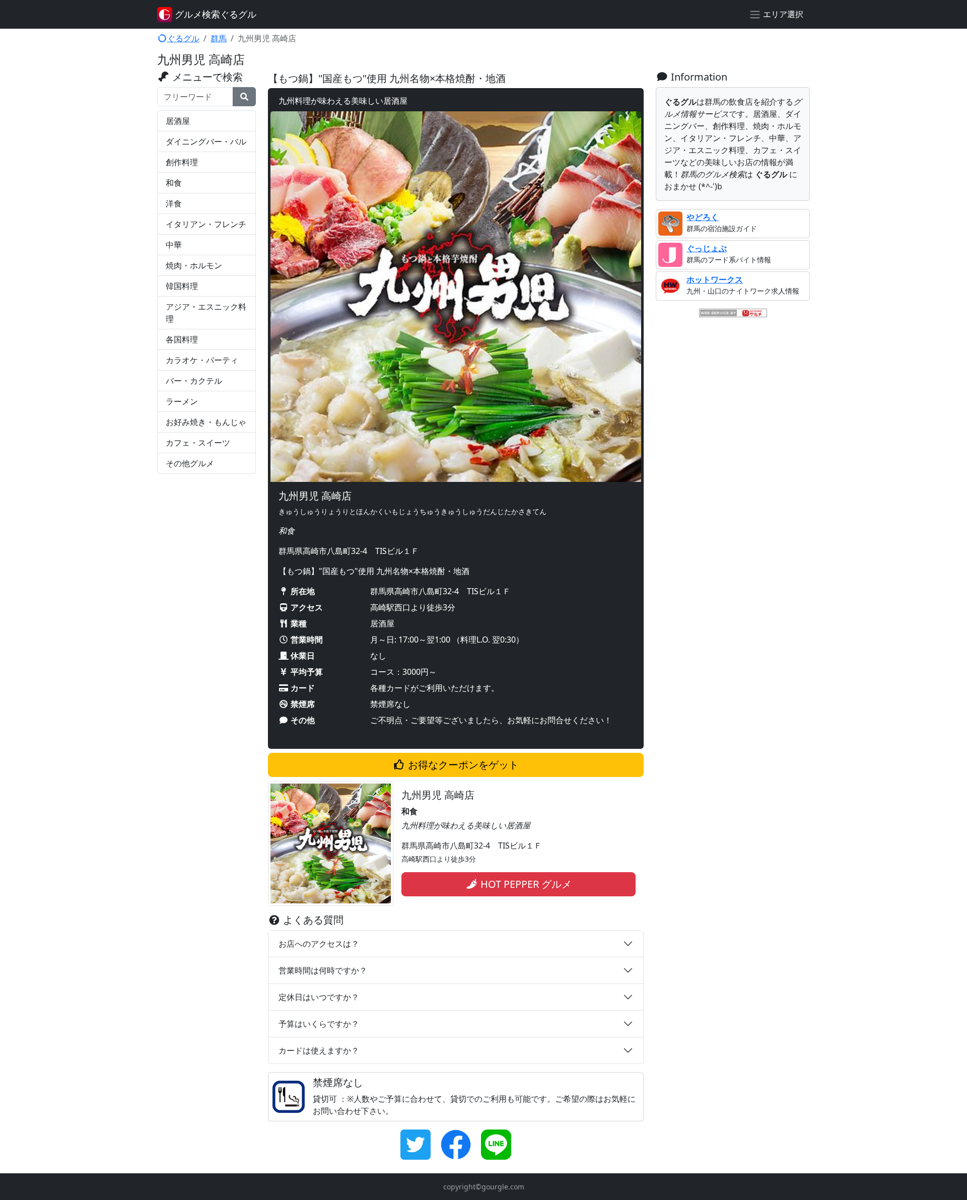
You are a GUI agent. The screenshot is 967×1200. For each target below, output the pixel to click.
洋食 (174, 203)
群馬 (219, 38)
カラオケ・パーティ (202, 360)
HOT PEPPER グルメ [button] (525, 884)
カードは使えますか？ (319, 1050)
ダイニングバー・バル (206, 141)
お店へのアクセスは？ (319, 943)
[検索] (244, 96)
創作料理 (182, 162)
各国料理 (182, 339)
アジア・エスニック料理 (206, 312)
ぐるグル (183, 38)
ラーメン (182, 401)
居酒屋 (178, 120)
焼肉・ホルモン (194, 265)
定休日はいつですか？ (319, 997)
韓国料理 (182, 286)
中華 (174, 244)
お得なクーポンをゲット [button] (462, 764)
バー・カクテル (194, 380)
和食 (174, 182)
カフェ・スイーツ (198, 442)
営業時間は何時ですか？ (323, 970)
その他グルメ (190, 463)
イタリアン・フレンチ (206, 224)
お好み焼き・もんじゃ (206, 422)
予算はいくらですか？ (319, 1023)
